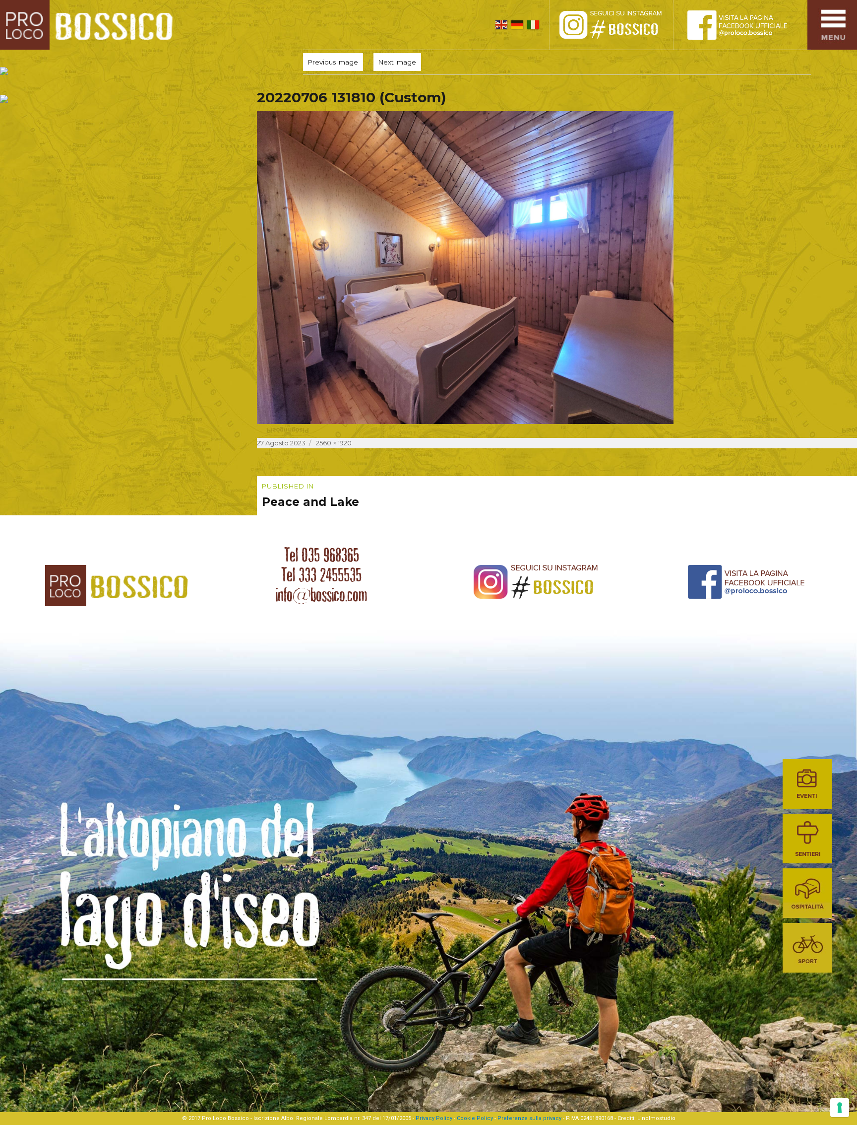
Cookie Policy (475, 1118)
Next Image (397, 62)
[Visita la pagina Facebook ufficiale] (745, 25)
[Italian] (533, 24)
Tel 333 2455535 (321, 575)
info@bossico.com (321, 595)
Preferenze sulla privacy (529, 1118)
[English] (501, 24)
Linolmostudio (656, 1118)
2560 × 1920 (334, 443)
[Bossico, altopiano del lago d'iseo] (90, 25)
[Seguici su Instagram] (621, 25)
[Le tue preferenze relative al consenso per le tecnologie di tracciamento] (839, 1107)
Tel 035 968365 (321, 555)
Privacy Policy (434, 1118)
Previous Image (333, 62)
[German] (517, 24)
